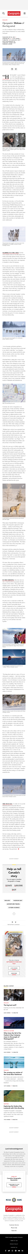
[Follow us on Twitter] (9, 1250)
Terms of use (14, 1240)
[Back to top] (14, 913)
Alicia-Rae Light (15, 40)
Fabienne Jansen (7, 44)
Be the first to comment (14, 924)
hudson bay (18, 900)
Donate (8, 885)
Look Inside (14, 968)
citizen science (14, 907)
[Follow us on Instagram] (12, 1250)
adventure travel (13, 904)
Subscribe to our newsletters (14, 1185)
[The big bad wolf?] (14, 1002)
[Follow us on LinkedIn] (22, 1250)
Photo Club (14, 1227)
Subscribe (18, 885)
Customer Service (14, 1225)
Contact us (14, 1247)
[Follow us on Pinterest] (15, 1250)
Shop (14, 890)
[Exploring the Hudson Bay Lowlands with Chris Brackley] (14, 1106)
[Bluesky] (16, 69)
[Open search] (3, 13)
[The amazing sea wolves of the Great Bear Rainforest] (14, 1072)
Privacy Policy (14, 1244)
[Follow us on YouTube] (19, 1250)
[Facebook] (12, 69)
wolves (7, 900)
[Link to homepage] (14, 13)
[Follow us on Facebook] (5, 1250)
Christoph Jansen (7, 42)
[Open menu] (25, 13)
